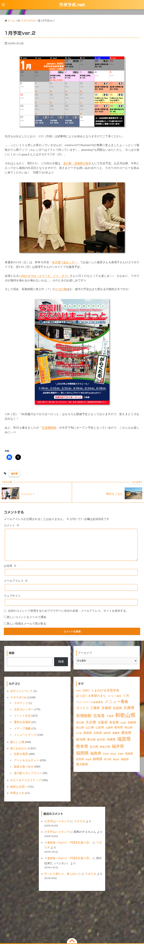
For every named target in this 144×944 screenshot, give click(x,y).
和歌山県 (125, 715)
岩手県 (79, 733)
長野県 (80, 759)
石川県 (94, 746)
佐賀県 (117, 708)
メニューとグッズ (25, 734)
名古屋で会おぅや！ (64, 262)
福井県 (14, 473)
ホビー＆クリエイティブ (25, 780)
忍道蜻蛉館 (49, 427)
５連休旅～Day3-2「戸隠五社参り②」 (68, 842)
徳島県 (107, 733)
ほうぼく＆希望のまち (91, 695)
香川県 (107, 759)
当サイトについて (21, 691)
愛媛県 (116, 733)
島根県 (87, 732)
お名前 (10, 565)
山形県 (100, 727)
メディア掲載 (22, 728)
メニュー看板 (116, 701)
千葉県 (110, 716)
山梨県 (109, 727)
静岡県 (97, 759)
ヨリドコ (82, 708)
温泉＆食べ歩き (24, 766)
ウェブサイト (12, 595)
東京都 (91, 739)
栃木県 (101, 739)
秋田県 (106, 754)
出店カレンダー (24, 709)
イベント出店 (22, 715)
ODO (86, 690)
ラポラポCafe (18, 697)
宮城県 (123, 723)
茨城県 (120, 754)
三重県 (95, 708)
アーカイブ (85, 652)
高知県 (116, 759)
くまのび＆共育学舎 (105, 690)
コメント (11, 525)
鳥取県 (125, 759)
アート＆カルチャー (26, 760)
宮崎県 (132, 722)
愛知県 (126, 733)
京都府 (106, 708)
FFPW (78, 691)
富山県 (80, 727)
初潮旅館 (83, 715)
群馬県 (113, 754)
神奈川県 (105, 746)
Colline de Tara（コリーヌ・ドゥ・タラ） (44, 275)
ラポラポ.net (72, 5)
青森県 (88, 760)
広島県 (97, 732)
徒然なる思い (18, 786)
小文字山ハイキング (57, 821)
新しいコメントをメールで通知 (26, 617)
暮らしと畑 (17, 742)
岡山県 (128, 727)
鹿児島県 (82, 764)
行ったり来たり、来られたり (62, 873)
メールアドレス (16, 580)
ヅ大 (126, 695)
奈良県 (114, 722)
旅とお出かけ (18, 748)
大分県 (91, 722)
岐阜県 (118, 727)
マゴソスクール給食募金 (89, 702)
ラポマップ (21, 702)
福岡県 (82, 753)
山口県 (90, 727)
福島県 (95, 753)
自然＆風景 (21, 753)
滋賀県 (124, 739)
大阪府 (103, 722)
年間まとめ (17, 792)
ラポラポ (79, 821)
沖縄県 (111, 739)
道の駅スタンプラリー (28, 773)
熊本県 (82, 746)
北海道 (99, 715)
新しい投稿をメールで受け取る (26, 623)
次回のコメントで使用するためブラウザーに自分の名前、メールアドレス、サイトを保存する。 (68, 610)
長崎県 (129, 753)
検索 (61, 661)
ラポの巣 (61, 289)
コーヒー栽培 (114, 696)
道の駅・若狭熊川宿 (76, 163)
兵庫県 (129, 708)
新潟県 (81, 739)
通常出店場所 (22, 722)
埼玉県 (80, 722)
